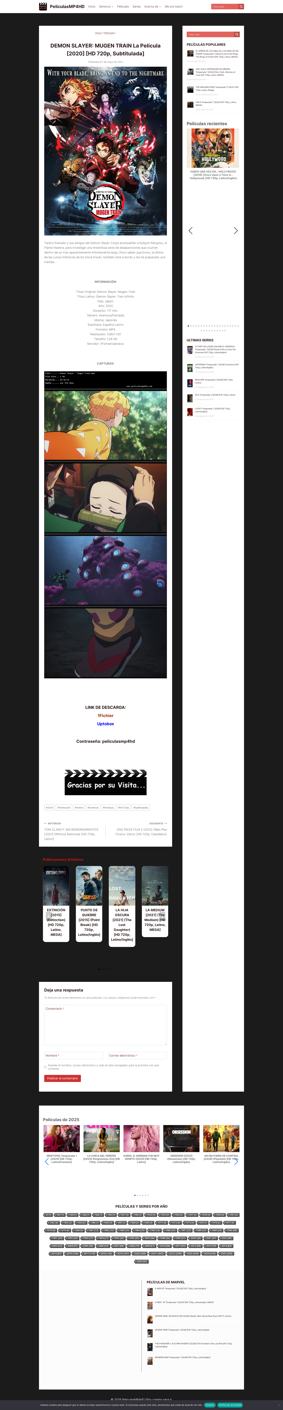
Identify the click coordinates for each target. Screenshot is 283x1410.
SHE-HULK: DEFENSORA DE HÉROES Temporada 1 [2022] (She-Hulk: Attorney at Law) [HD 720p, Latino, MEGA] (215, 72)
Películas (123, 6)
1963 (68, 1222)
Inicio (91, 6)
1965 (94, 1222)
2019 (123, 1253)
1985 (155, 1230)
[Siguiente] (162, 916)
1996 (134, 1238)
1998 (165, 1238)
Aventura (93, 807)
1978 (51, 1230)
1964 (81, 1222)
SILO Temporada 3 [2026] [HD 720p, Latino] (215, 395)
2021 (157, 1253)
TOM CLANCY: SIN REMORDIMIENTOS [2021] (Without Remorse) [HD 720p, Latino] (71, 831)
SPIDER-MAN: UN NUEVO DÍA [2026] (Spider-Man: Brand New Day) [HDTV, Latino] (193, 1316)
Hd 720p (123, 807)
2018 (106, 1253)
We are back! (174, 6)
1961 (233, 1214)
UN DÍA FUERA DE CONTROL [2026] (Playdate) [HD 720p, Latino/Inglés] (221, 1159)
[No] (279, 1405)
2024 (210, 1253)
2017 (89, 1253)
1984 (140, 1230)
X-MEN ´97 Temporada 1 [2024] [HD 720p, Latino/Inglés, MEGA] (184, 1302)
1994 (103, 1238)
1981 (93, 1230)
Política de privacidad (230, 1405)
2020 (49, 807)
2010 (165, 1245)
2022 (175, 1253)
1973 (176, 1222)
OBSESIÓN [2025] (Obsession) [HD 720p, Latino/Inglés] (181, 1159)
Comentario (55, 1008)
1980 (79, 1230)
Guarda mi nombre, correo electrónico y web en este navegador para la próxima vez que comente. (103, 1067)
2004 (73, 1245)
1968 (134, 1222)
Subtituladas (140, 807)
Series (136, 6)
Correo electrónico (123, 1055)
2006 (103, 1245)
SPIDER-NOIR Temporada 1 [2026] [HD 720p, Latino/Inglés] (182, 1330)
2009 (150, 1245)
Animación (63, 807)
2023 (193, 1253)
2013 (211, 1245)
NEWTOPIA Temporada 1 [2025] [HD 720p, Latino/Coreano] (62, 1159)
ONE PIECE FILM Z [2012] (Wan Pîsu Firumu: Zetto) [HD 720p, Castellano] (141, 829)
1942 (98, 1214)
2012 (196, 1245)
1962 (54, 1222)
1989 (217, 1230)
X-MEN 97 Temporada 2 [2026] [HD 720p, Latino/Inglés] (180, 1288)
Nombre (52, 1055)
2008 (134, 1245)
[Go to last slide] (49, 916)
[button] (236, 230)
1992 (73, 1238)
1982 (109, 1230)
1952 (138, 1214)
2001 (211, 1238)
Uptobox (105, 723)
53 (48, 1214)
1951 (124, 1214)
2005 (88, 1245)
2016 (72, 1253)
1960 (220, 1214)
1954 (165, 1214)
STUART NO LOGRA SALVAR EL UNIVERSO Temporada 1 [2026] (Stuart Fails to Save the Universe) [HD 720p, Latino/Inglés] (215, 349)
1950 (111, 1214)
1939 (73, 1214)
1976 (216, 1222)
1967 (121, 1222)
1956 (178, 1214)
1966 (108, 1222)
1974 (190, 1222)
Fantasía (108, 807)
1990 (232, 1230)
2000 (196, 1238)
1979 (65, 1230)
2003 (57, 1245)
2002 (227, 1238)
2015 (56, 1253)
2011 (180, 1245)
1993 (88, 1238)
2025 (226, 1253)
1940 (85, 1214)
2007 (119, 1245)
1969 (148, 1222)
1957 (192, 1214)
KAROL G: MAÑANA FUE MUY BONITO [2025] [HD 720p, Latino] (141, 1159)
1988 (201, 1230)
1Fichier (105, 715)
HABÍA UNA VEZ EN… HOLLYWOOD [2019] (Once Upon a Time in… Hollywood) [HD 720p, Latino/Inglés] (213, 175)
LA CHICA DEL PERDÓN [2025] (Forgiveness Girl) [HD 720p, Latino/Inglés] (101, 1159)
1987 (186, 1230)
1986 (170, 1230)
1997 (150, 1238)
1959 (206, 1214)
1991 (57, 1238)
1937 (60, 1214)
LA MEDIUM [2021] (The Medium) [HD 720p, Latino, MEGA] (155, 920)
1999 (180, 1238)
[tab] (99, 969)
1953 (151, 1214)
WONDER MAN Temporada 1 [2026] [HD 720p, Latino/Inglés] (182, 1357)
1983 (124, 1230)
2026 (142, 1261)
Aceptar (210, 1405)
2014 (227, 1245)
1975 (203, 1222)
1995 (119, 1238)
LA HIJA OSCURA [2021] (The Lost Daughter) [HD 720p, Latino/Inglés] (122, 925)
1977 (230, 1222)
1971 (162, 1222)
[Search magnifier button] (241, 6)
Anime (79, 807)
